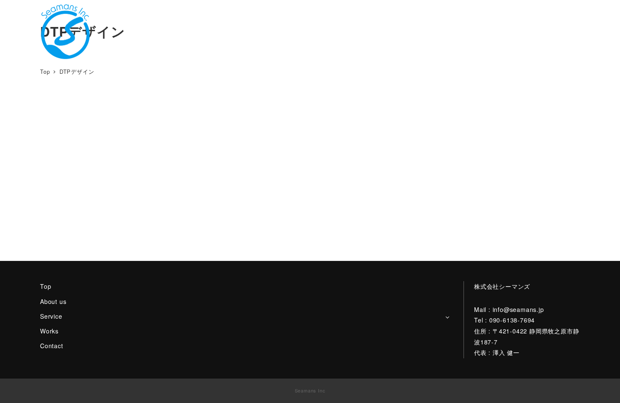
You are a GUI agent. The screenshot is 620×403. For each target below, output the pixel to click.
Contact (51, 345)
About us (53, 301)
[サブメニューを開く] (447, 317)
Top (45, 286)
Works (49, 331)
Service (51, 316)
